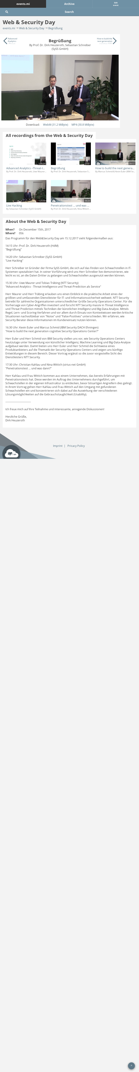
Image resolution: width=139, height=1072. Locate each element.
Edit (115, 3)
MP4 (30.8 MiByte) (83, 124)
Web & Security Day (31, 28)
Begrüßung (55, 28)
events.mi (23, 4)
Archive (69, 4)
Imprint (58, 446)
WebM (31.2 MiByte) (55, 124)
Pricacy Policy (76, 446)
